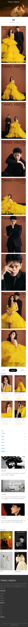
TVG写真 (13, 433)
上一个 (3, 370)
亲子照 (13, 442)
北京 (1, 610)
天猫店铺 (2, 600)
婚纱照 (13, 436)
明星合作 (13, 448)
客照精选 (13, 451)
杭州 (1, 614)
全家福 (13, 445)
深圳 (1, 612)
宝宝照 (13, 439)
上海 (1, 605)
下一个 (22, 370)
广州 (1, 607)
